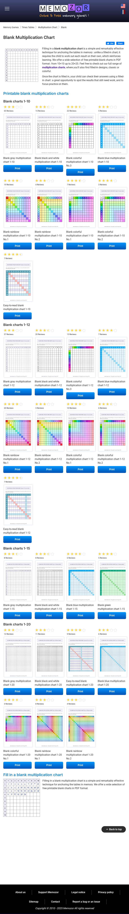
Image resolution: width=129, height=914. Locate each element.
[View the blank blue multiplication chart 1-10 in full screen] (112, 134)
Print (17, 168)
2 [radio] (7, 107)
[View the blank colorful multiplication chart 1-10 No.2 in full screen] (112, 208)
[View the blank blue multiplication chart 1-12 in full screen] (112, 358)
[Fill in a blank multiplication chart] (21, 798)
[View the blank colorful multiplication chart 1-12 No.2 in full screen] (112, 431)
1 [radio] (5, 107)
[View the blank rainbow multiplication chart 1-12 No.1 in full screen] (17, 431)
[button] (7, 9)
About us (20, 892)
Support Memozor (48, 892)
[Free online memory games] (64, 10)
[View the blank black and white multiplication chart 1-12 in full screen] (49, 358)
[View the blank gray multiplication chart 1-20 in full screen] (17, 657)
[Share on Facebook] (120, 44)
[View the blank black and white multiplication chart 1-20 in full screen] (49, 657)
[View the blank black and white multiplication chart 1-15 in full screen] (49, 581)
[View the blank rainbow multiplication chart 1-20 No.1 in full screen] (49, 727)
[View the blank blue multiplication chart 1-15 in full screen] (80, 581)
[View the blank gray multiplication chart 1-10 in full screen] (17, 134)
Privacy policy (106, 892)
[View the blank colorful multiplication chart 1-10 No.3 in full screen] (80, 134)
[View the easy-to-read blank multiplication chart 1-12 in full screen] (17, 505)
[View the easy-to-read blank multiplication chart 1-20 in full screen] (80, 657)
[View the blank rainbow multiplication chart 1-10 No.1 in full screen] (17, 208)
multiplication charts (53, 67)
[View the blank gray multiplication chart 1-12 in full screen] (17, 358)
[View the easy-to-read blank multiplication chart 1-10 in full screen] (17, 282)
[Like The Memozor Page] (110, 44)
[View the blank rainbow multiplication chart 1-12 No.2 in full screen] (49, 431)
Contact (55, 901)
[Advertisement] (64, 863)
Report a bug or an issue (86, 901)
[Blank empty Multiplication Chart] (21, 65)
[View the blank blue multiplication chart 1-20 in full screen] (112, 657)
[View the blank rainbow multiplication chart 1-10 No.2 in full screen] (49, 208)
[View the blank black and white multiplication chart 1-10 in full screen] (49, 134)
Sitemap (33, 901)
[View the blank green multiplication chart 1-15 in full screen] (112, 581)
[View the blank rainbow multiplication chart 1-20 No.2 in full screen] (80, 727)
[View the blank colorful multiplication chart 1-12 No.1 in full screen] (80, 431)
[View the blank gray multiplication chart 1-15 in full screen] (17, 581)
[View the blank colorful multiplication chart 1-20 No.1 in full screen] (17, 727)
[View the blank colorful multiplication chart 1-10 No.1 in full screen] (80, 208)
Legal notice (78, 892)
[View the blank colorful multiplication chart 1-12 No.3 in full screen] (80, 358)
